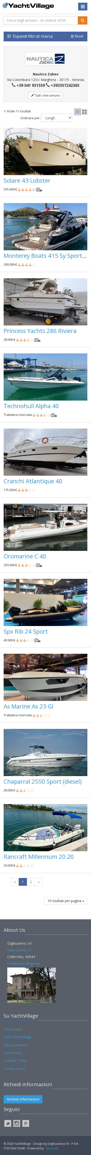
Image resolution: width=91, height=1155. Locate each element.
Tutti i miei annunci (47, 95)
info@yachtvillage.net (24, 963)
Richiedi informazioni (23, 1099)
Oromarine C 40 (25, 556)
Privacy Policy (14, 1068)
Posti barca (12, 1052)
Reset (78, 36)
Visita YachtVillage (18, 1037)
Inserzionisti (13, 1029)
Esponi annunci (15, 1045)
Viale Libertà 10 (19, 950)
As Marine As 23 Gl (28, 706)
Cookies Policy (15, 1060)
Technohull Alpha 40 (31, 406)
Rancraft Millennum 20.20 (39, 856)
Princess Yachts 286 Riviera (40, 331)
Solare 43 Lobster (27, 180)
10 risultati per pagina (65, 900)
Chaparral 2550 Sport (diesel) (43, 781)
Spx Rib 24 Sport (26, 631)
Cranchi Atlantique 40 (33, 481)
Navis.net (52, 1148)
